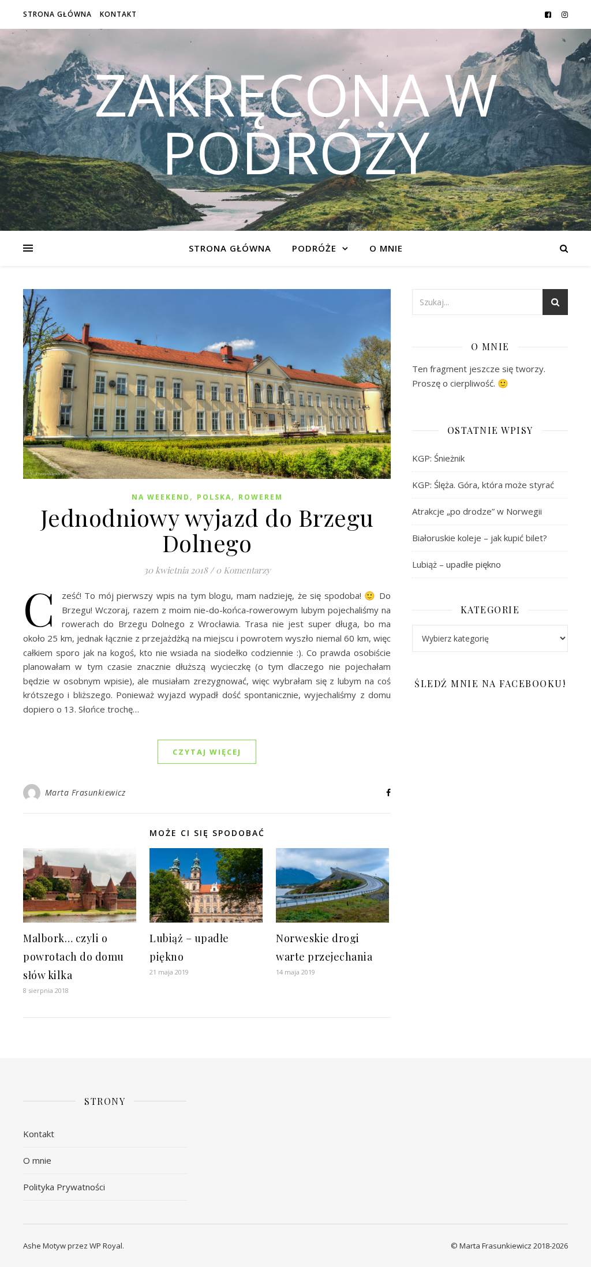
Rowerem (260, 497)
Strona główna (57, 14)
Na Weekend (161, 497)
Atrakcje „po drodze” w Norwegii (477, 511)
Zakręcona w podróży (296, 123)
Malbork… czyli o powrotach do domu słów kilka (73, 956)
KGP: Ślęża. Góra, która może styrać (483, 484)
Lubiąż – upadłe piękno (456, 564)
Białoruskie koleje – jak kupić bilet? (479, 537)
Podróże (314, 248)
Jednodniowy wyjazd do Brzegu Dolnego (207, 530)
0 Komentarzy (243, 570)
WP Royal (105, 1245)
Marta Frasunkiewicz (85, 792)
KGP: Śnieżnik (438, 458)
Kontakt (118, 14)
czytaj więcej (207, 752)
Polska (214, 497)
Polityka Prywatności (64, 1187)
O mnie (386, 248)
